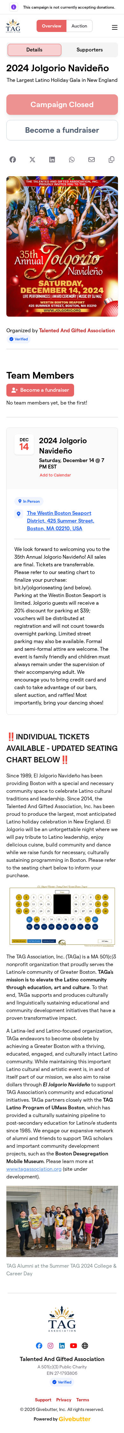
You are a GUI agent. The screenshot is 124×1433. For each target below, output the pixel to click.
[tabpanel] (62, 672)
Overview (51, 25)
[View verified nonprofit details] (18, 339)
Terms (82, 1399)
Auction (79, 25)
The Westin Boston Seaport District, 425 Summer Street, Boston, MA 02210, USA (60, 520)
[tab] (34, 50)
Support (43, 1399)
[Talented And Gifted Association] (13, 26)
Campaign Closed (62, 104)
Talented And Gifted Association (77, 330)
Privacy (63, 1399)
